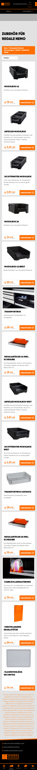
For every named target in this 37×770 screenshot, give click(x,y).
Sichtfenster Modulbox (17, 177)
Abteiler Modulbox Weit (18, 402)
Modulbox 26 (11, 222)
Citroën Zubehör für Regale (12, 695)
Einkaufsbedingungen (11, 747)
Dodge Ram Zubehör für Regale (21, 735)
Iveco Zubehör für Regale (25, 699)
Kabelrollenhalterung (17, 582)
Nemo (6, 48)
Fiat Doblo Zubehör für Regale (19, 717)
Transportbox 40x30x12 (17, 492)
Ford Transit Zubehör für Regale (19, 724)
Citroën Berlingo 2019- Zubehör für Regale (16, 710)
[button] (10, 57)
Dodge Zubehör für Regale (12, 701)
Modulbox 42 (11, 86)
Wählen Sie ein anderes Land (14, 743)
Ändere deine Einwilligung (13, 750)
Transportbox (12, 312)
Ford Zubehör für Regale (19, 697)
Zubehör (18, 50)
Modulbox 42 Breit (14, 267)
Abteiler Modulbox (15, 132)
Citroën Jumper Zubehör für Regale (21, 708)
